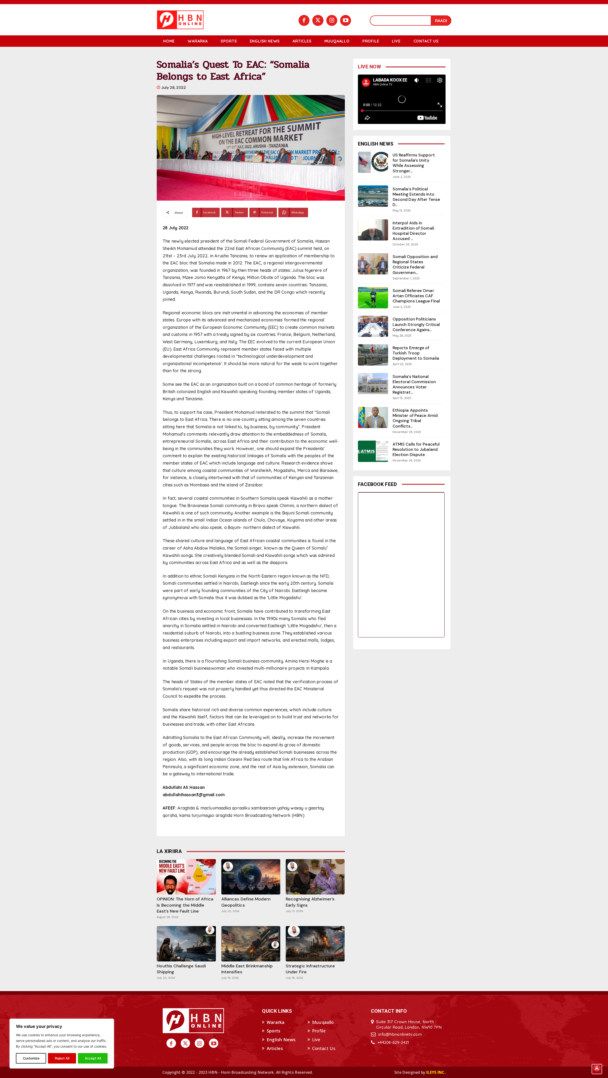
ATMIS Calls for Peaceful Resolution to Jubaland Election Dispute (416, 449)
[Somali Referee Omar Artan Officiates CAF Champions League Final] (373, 297)
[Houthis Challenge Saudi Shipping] (186, 943)
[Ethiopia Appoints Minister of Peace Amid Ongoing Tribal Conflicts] (373, 417)
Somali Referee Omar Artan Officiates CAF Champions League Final (416, 296)
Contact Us (323, 1048)
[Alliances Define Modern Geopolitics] (250, 876)
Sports (273, 1031)
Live (316, 1039)
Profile (319, 1031)
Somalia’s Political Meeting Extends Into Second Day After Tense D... (416, 196)
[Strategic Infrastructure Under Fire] (315, 943)
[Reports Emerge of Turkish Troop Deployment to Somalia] (373, 354)
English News (281, 1039)
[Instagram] (331, 20)
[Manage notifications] (597, 1067)
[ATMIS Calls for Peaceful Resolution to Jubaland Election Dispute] (373, 451)
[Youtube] (345, 20)
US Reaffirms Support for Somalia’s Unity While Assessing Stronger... (414, 162)
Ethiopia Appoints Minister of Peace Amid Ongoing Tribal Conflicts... (415, 418)
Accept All (93, 1058)
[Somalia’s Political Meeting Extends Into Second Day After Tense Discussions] (373, 196)
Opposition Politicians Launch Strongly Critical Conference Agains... (416, 324)
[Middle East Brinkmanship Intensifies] (250, 943)
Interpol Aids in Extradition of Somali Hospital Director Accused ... (413, 230)
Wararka (276, 1022)
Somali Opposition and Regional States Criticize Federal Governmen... (415, 264)
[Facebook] (304, 20)
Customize (31, 1058)
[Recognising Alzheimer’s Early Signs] (315, 876)
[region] (62, 1044)
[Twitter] (317, 20)
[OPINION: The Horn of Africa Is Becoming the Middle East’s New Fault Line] (186, 876)
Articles (275, 1048)
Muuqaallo (323, 1022)
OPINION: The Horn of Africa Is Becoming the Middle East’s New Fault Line (185, 905)
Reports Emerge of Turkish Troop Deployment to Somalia (416, 353)
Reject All (62, 1058)
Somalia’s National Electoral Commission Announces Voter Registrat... (414, 384)
